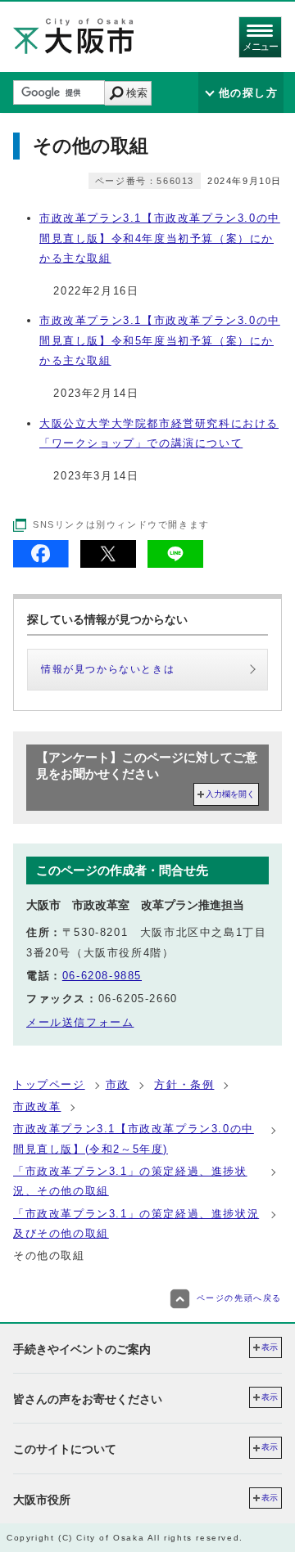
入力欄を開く (230, 793)
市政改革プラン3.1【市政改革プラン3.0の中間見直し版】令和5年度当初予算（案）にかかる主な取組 (159, 340)
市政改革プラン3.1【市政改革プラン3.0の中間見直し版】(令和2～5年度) (133, 1138)
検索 (137, 93)
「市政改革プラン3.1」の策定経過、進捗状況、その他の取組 (130, 1181)
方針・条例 (184, 1084)
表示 (269, 1347)
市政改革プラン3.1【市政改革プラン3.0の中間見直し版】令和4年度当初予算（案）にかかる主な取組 (159, 238)
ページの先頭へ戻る (239, 1297)
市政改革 (37, 1106)
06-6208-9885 (102, 975)
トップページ (49, 1084)
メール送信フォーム (80, 1022)
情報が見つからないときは (108, 669)
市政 (117, 1084)
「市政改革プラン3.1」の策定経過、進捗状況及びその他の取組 (136, 1223)
